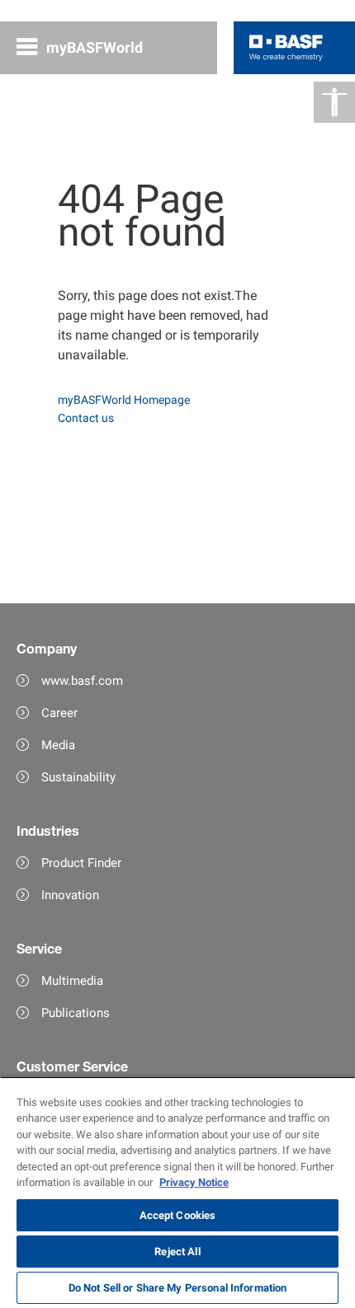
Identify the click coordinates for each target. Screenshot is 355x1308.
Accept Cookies (178, 1215)
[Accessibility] (334, 102)
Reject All (177, 1251)
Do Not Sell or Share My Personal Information (178, 1288)
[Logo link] (286, 48)
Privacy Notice (194, 1182)
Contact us (86, 417)
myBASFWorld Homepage (124, 399)
